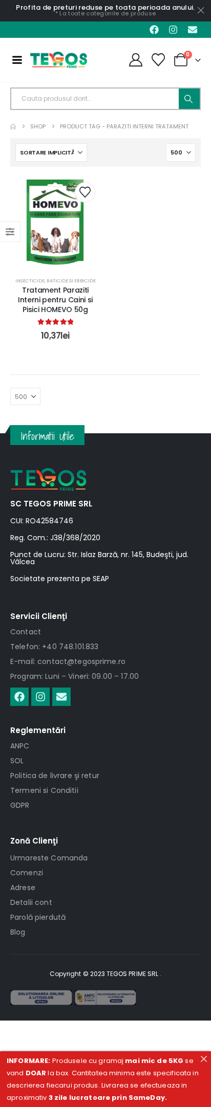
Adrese (22, 887)
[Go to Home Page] (13, 126)
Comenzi (26, 873)
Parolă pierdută (38, 917)
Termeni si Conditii (44, 790)
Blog (18, 932)
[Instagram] (173, 29)
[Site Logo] (58, 60)
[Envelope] (192, 29)
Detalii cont (31, 902)
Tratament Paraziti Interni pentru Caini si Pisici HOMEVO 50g (55, 300)
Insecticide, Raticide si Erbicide (55, 280)
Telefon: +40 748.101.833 (54, 646)
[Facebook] (154, 29)
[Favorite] (158, 60)
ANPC (20, 746)
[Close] (203, 1058)
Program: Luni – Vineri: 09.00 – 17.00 (74, 676)
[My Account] (135, 60)
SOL (17, 761)
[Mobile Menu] (17, 59)
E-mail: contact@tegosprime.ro (67, 661)
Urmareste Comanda (49, 858)
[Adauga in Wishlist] (85, 192)
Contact (25, 632)
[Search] (189, 98)
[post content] (55, 222)
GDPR (20, 805)
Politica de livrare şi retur (54, 775)
